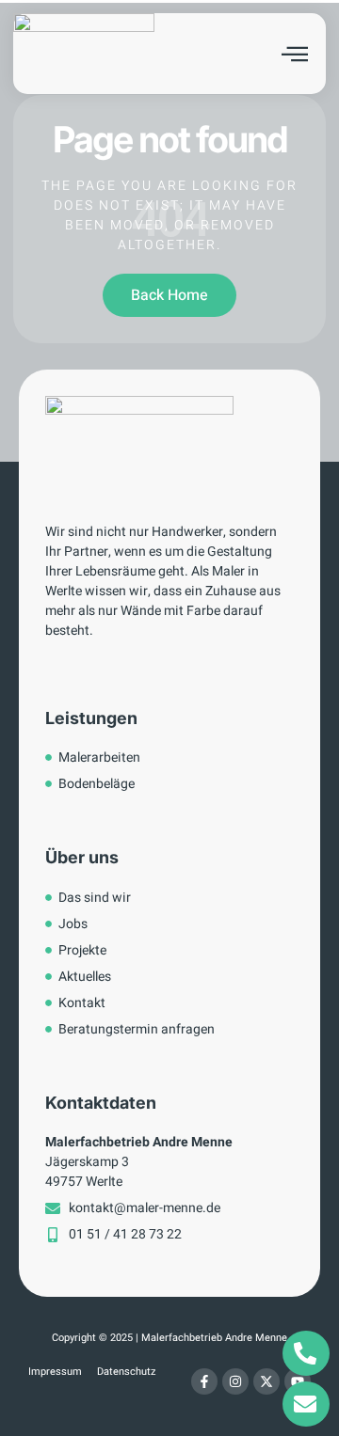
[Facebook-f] (204, 1381)
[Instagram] (235, 1381)
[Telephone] (306, 1353)
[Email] (306, 1404)
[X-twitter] (266, 1381)
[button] (295, 53)
